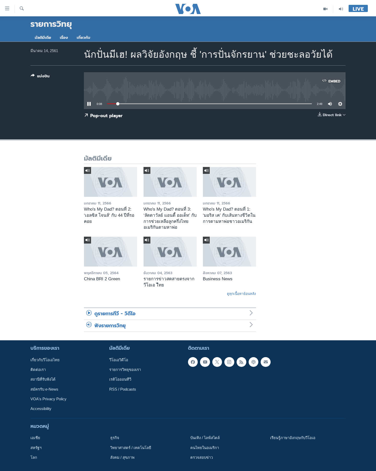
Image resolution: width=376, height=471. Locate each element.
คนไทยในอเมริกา (204, 448)
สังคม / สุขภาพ (122, 457)
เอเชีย (35, 438)
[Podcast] (253, 362)
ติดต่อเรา (38, 370)
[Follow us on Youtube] (205, 362)
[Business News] (229, 252)
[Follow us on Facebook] (193, 362)
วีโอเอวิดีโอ (118, 360)
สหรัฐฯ (35, 448)
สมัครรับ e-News (44, 389)
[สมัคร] (265, 362)
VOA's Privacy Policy (48, 399)
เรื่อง (64, 37)
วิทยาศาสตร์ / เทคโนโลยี (130, 448)
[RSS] (241, 362)
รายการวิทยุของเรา (125, 370)
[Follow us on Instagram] (229, 362)
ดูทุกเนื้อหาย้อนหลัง (241, 294)
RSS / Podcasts (122, 389)
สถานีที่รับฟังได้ (43, 379)
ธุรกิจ (114, 438)
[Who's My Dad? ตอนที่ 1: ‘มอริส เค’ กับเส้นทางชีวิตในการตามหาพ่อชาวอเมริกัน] (229, 182)
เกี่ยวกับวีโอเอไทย (45, 360)
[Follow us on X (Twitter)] (217, 362)
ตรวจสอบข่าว (201, 457)
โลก (33, 457)
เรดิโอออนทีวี (120, 379)
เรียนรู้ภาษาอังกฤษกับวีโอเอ (292, 438)
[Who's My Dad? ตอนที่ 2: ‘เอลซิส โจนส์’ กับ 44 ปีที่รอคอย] (110, 182)
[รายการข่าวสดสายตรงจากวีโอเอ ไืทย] (170, 252)
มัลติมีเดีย (43, 37)
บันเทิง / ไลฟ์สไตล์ (205, 438)
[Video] (325, 9)
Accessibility (40, 409)
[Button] (40, 77)
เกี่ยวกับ (83, 37)
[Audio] (341, 9)
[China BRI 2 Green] (110, 252)
